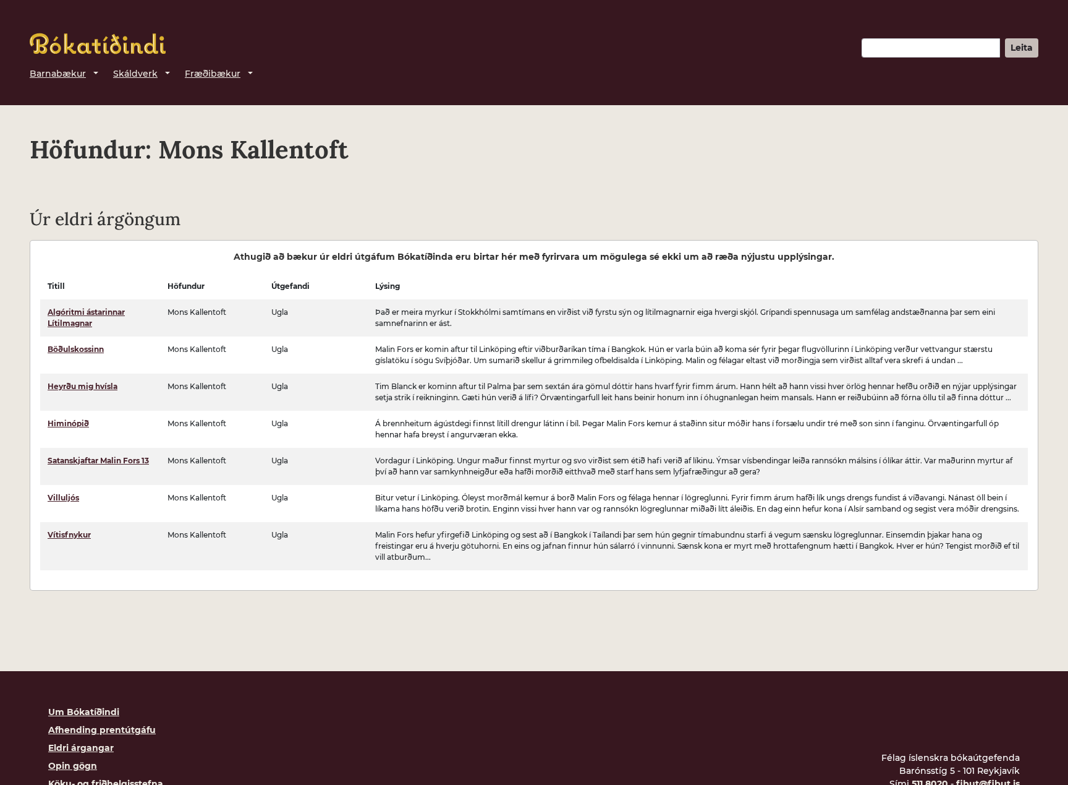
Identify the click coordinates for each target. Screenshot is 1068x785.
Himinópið (68, 423)
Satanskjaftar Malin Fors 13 (98, 460)
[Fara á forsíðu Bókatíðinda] (98, 44)
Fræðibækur (212, 73)
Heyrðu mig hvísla (82, 386)
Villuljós (63, 497)
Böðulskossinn (76, 349)
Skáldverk (135, 73)
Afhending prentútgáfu (102, 730)
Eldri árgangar (81, 747)
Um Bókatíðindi (83, 712)
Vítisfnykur (69, 534)
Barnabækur (58, 73)
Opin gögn (72, 765)
